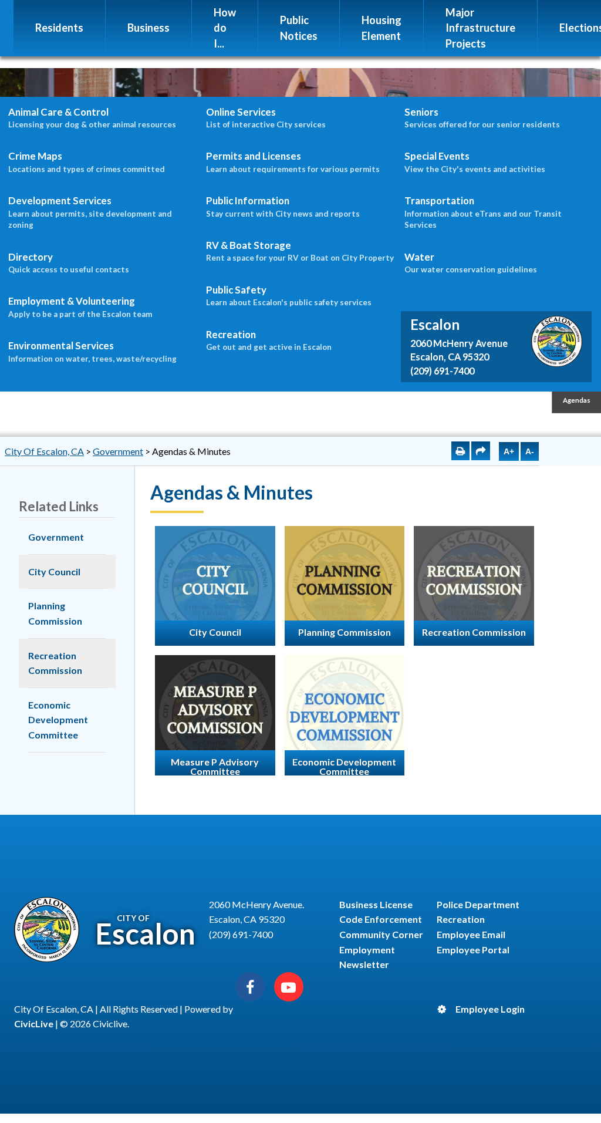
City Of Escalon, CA (44, 451)
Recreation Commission (55, 663)
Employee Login (490, 1008)
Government (118, 451)
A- (529, 451)
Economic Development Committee (58, 719)
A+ (509, 451)
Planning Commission (55, 613)
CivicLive (33, 1023)
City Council (54, 571)
